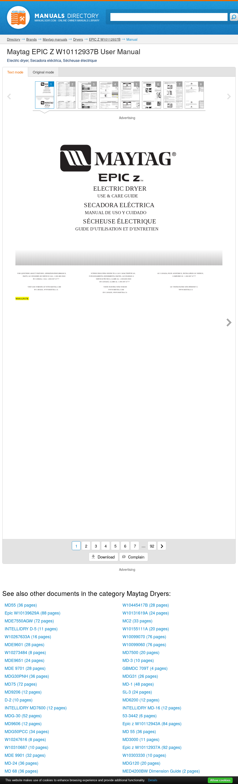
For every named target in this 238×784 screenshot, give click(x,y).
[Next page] (229, 323)
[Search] (234, 17)
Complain (135, 557)
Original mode (43, 72)
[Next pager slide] (229, 96)
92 (152, 546)
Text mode (15, 72)
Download (105, 557)
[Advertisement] (119, 126)
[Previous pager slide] (9, 96)
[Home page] (18, 17)
